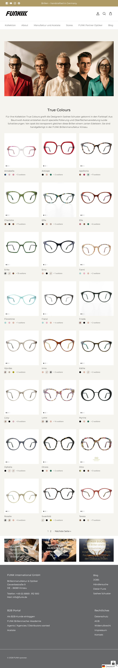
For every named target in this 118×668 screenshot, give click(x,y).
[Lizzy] (21, 400)
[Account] (97, 16)
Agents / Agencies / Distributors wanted (28, 628)
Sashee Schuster (102, 596)
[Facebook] (7, 4)
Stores (36, 3)
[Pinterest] (19, 4)
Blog (110, 27)
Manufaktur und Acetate (47, 27)
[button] (110, 666)
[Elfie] (59, 202)
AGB (97, 623)
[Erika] (21, 252)
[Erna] (59, 252)
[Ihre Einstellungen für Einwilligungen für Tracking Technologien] (113, 663)
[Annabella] (21, 153)
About (24, 27)
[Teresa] (96, 498)
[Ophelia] (21, 449)
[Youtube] (11, 4)
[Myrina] (96, 400)
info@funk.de (20, 599)
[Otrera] (59, 449)
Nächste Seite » (63, 533)
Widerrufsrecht (103, 628)
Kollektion (10, 27)
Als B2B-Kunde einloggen (21, 619)
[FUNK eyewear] (17, 16)
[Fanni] (96, 252)
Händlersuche (100, 587)
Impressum (101, 632)
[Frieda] (96, 301)
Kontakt (99, 637)
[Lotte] (59, 400)
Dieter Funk (99, 591)
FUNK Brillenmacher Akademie (24, 623)
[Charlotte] (21, 202)
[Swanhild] (59, 498)
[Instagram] (15, 4)
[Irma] (59, 350)
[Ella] (96, 202)
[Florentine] (21, 301)
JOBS (96, 582)
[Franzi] (59, 301)
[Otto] (96, 449)
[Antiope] (59, 153)
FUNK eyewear (20, 660)
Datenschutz (101, 619)
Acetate (11, 632)
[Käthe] (96, 350)
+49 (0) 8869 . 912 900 (27, 596)
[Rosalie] (21, 498)
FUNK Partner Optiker (90, 27)
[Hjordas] (21, 350)
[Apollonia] (96, 153)
